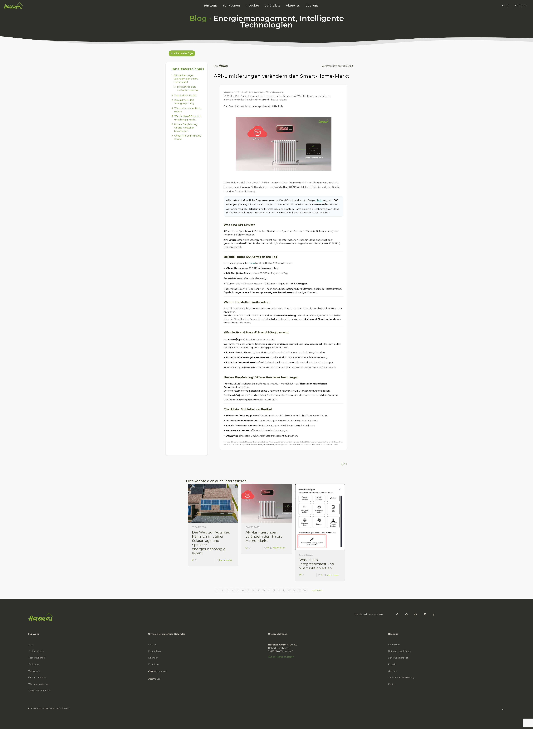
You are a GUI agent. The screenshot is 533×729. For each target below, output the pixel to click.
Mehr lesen (225, 560)
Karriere (392, 684)
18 (304, 590)
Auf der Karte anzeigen (281, 656)
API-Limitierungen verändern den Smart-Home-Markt (186, 78)
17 (299, 590)
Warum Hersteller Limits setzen (187, 110)
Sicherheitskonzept (398, 657)
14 (284, 590)
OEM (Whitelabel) (37, 677)
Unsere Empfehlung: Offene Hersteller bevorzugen (186, 127)
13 (279, 590)
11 (269, 590)
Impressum (394, 644)
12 (274, 590)
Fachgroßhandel (36, 657)
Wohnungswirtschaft (38, 684)
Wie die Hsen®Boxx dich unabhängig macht (187, 118)
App (154, 679)
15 (289, 590)
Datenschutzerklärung (399, 651)
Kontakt (392, 664)
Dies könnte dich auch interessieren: (187, 88)
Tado (319, 200)
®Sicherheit (157, 671)
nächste (316, 590)
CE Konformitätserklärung (401, 677)
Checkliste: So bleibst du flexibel (187, 137)
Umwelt (152, 644)
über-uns (392, 671)
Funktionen (154, 664)
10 (263, 590)
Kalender (153, 657)
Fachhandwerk (36, 651)
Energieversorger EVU (39, 690)
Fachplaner (34, 664)
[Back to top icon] (520, 723)
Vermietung (34, 671)
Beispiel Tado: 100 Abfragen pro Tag (184, 102)
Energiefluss (154, 651)
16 (294, 590)
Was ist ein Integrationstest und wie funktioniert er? (316, 564)
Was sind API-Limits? (185, 95)
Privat (31, 644)
